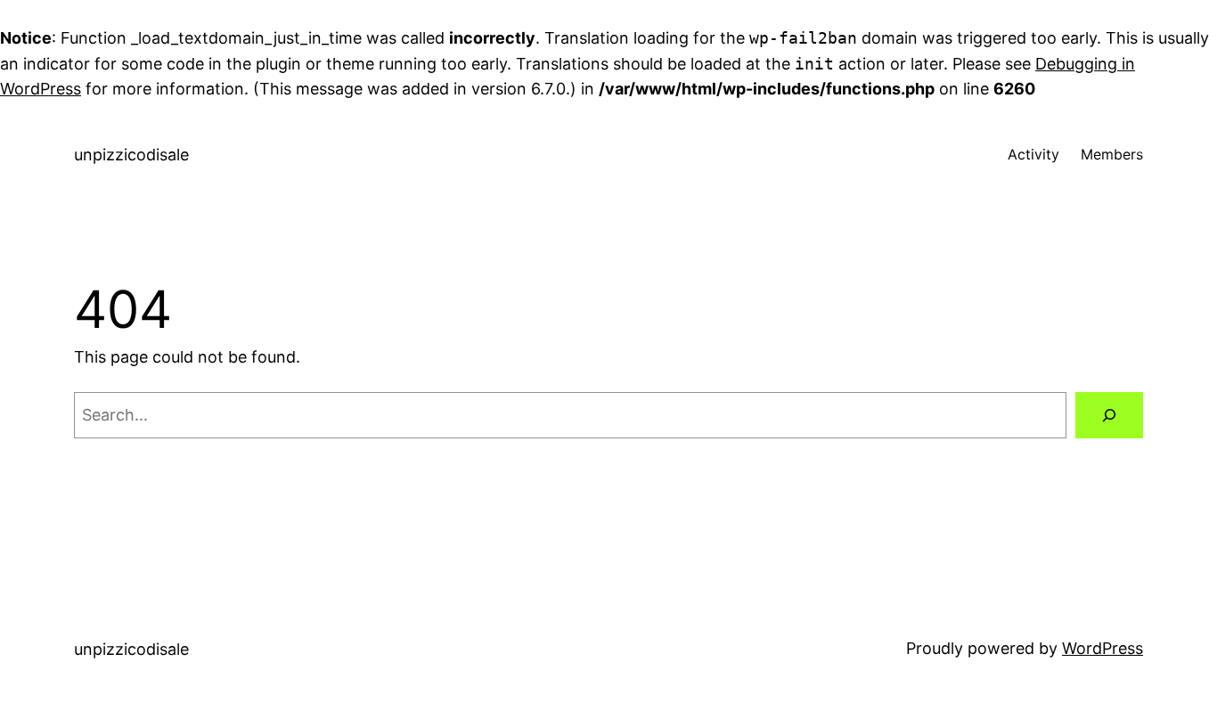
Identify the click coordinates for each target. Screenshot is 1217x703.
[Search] (1109, 415)
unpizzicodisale (131, 154)
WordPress (1102, 648)
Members (1112, 154)
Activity (1033, 154)
